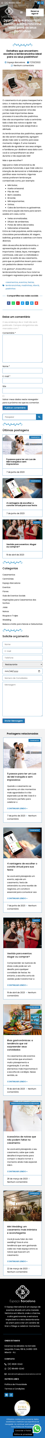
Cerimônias (8, 578)
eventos (23, 282)
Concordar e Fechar (23, 1431)
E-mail (6, 376)
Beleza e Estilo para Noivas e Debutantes (22, 624)
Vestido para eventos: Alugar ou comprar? (21, 545)
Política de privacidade (23, 1434)
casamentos (12, 282)
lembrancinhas (13, 285)
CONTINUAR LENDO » (17, 808)
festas (31, 282)
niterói (36, 285)
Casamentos (8, 574)
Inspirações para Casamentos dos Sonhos (19, 601)
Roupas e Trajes (10, 615)
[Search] (39, 417)
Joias (5, 607)
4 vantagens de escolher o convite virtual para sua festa (21, 504)
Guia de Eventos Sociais (13, 595)
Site (4, 386)
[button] (21, 12)
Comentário (9, 333)
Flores (5, 591)
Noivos (5, 611)
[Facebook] (38, 2)
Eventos (6, 587)
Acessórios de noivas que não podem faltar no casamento (21, 1139)
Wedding (6, 619)
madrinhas (26, 285)
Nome (6, 366)
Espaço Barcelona (11, 583)
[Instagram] (42, 2)
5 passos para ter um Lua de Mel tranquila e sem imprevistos (21, 462)
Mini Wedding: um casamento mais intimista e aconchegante (22, 1229)
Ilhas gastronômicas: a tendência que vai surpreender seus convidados (20, 1045)
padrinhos (11, 288)
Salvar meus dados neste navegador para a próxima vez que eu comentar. (20, 401)
